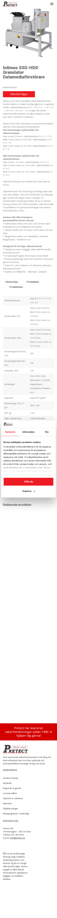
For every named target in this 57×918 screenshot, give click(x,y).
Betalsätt (7, 783)
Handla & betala (10, 778)
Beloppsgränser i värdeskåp (16, 813)
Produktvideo (16, 287)
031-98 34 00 (17, 834)
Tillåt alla (28, 481)
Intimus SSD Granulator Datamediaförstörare (28, 706)
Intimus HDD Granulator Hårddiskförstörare (28, 656)
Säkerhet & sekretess (13, 798)
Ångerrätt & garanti (12, 788)
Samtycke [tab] (10, 432)
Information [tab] (28, 432)
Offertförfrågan (19, 94)
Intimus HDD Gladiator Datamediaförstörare (28, 550)
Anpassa (26, 491)
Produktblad (33, 282)
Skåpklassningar (10, 808)
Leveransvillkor (10, 793)
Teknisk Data (11, 282)
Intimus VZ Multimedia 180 (28, 603)
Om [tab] (47, 432)
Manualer (7, 803)
